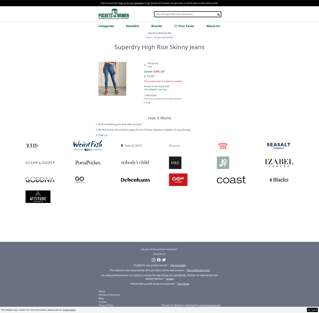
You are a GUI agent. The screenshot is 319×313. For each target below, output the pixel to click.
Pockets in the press (109, 294)
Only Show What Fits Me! (159, 33)
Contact (103, 301)
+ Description (150, 95)
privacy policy (69, 310)
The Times (183, 283)
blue (148, 102)
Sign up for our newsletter (131, 3)
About (102, 291)
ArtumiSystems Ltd (210, 305)
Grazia (169, 278)
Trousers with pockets (163, 37)
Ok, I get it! (312, 310)
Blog (101, 298)
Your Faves (186, 26)
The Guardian (178, 265)
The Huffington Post (198, 270)
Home (149, 37)
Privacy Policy (106, 305)
